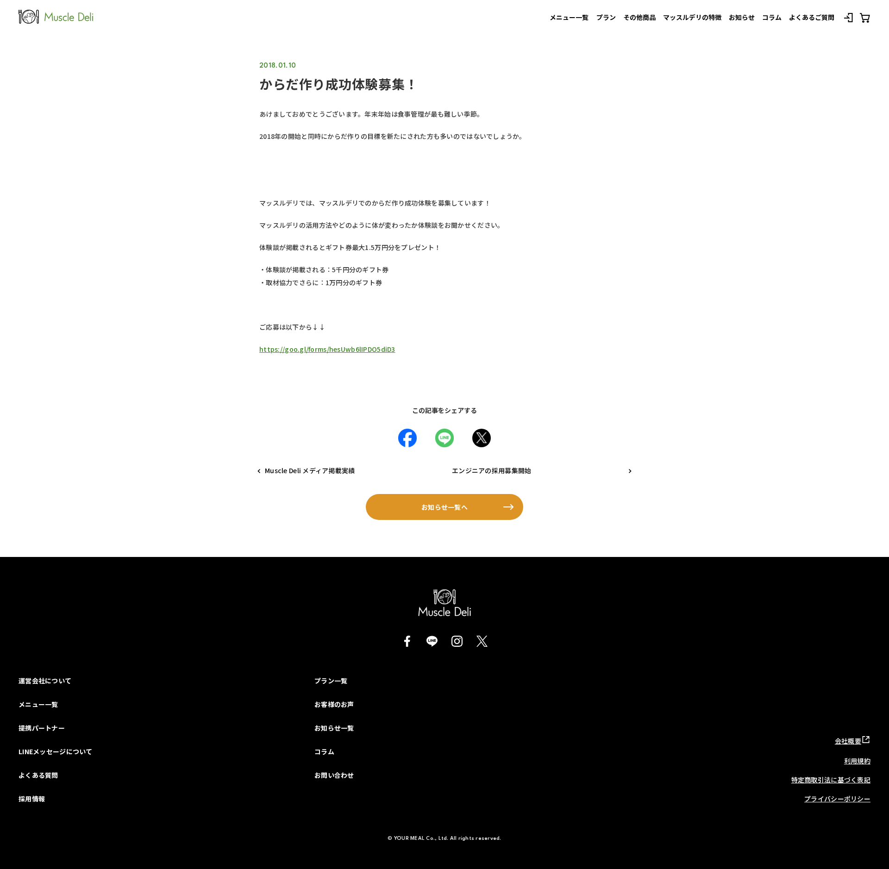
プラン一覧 (330, 680)
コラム (324, 751)
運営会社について (45, 680)
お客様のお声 (334, 704)
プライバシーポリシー (837, 798)
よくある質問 (38, 775)
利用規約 (857, 760)
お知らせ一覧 (334, 727)
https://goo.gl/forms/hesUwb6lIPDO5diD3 (327, 349)
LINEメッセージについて (56, 751)
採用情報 (32, 798)
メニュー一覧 (38, 704)
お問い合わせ (334, 775)
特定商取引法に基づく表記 (830, 779)
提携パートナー (42, 727)
